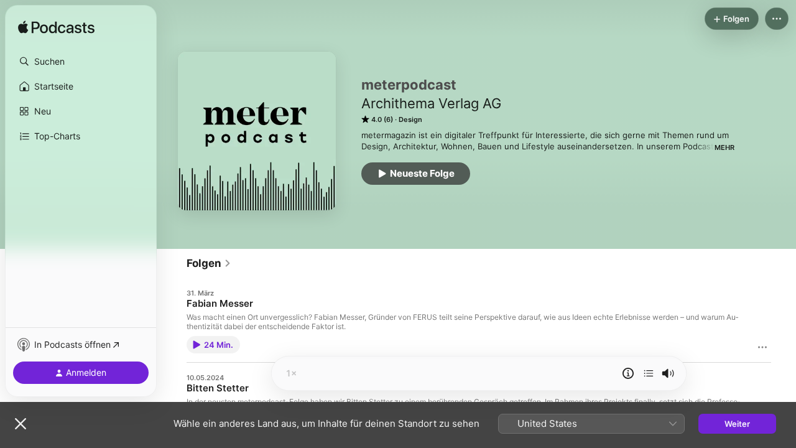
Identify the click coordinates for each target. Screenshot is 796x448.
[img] (56, 28)
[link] (209, 263)
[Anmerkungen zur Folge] (628, 373)
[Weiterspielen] (648, 373)
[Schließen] (20, 423)
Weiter (737, 424)
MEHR (724, 147)
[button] (81, 61)
